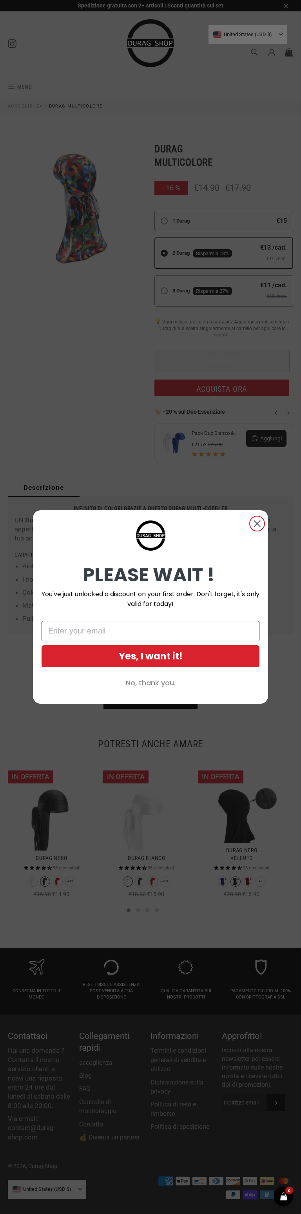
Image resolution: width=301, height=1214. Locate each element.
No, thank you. (151, 683)
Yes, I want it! (151, 656)
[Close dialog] (257, 523)
